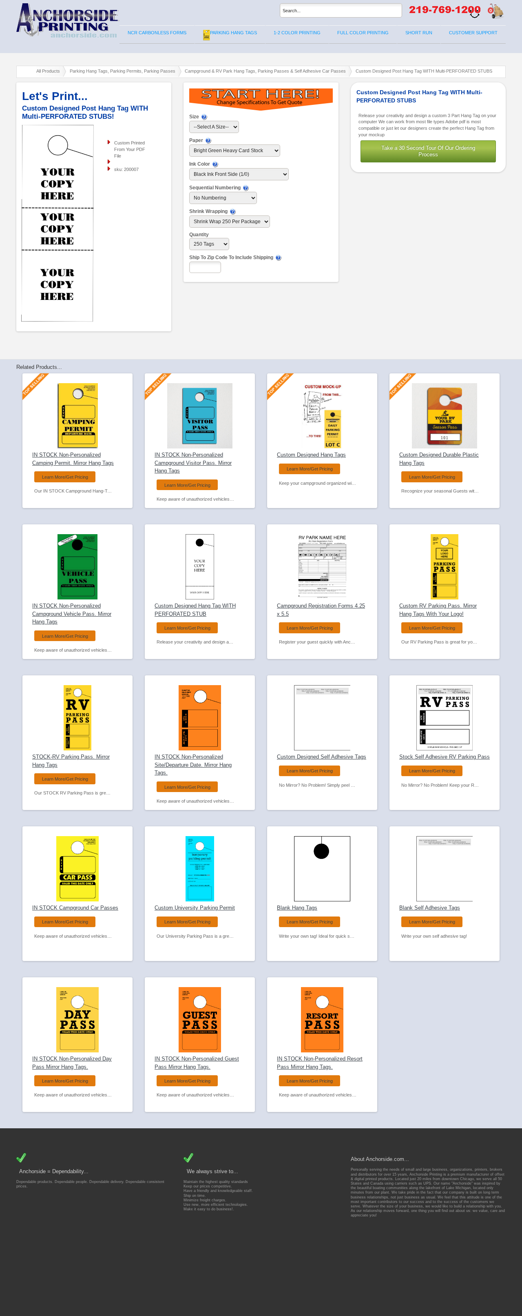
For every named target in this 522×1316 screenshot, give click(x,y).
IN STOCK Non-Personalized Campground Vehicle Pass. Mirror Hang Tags (71, 614)
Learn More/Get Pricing (65, 477)
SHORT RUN (418, 32)
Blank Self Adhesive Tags (429, 908)
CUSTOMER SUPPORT (473, 32)
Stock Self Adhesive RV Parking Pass (444, 757)
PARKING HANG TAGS (233, 32)
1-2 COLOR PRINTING (297, 32)
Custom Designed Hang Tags (311, 455)
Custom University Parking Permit (195, 908)
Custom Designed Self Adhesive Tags (321, 757)
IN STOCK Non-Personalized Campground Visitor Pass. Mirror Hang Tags (193, 463)
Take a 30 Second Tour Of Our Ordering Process (428, 151)
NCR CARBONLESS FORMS (157, 32)
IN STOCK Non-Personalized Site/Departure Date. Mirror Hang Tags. (193, 765)
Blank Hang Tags (297, 908)
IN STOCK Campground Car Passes (75, 908)
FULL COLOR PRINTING (363, 32)
